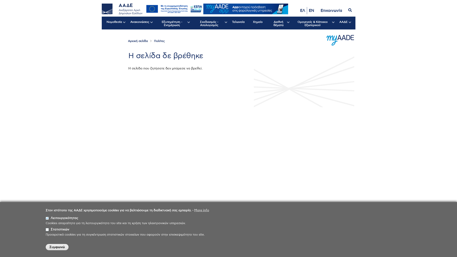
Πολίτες (159, 41)
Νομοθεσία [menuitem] (112, 25)
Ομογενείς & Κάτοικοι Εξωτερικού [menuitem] (309, 25)
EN (311, 10)
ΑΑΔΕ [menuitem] (341, 25)
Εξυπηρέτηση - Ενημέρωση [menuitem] (167, 25)
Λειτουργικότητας (64, 218)
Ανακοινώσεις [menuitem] (137, 25)
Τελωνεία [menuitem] (238, 22)
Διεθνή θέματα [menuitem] (274, 25)
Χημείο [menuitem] (258, 22)
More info (201, 210)
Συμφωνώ (57, 247)
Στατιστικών (60, 229)
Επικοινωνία (331, 10)
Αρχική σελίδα (138, 41)
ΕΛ (302, 10)
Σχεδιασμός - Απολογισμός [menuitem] (204, 25)
